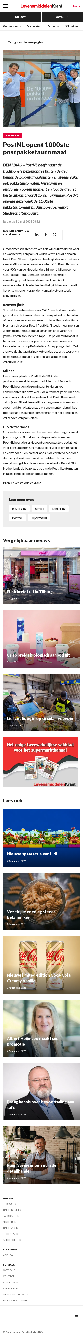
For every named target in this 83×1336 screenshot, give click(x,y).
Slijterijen (71, 26)
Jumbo (39, 508)
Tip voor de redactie (16, 1294)
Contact (8, 1276)
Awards (62, 17)
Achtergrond (12, 1239)
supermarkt (39, 518)
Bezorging (19, 508)
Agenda (8, 1255)
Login (76, 5)
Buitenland (10, 1233)
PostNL (17, 518)
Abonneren (10, 1288)
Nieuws (21, 17)
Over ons (9, 1270)
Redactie (9, 221)
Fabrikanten (34, 26)
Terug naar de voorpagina (25, 42)
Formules (53, 26)
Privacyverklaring (15, 1300)
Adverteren (10, 1282)
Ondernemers (12, 26)
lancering (59, 508)
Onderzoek (10, 1227)
